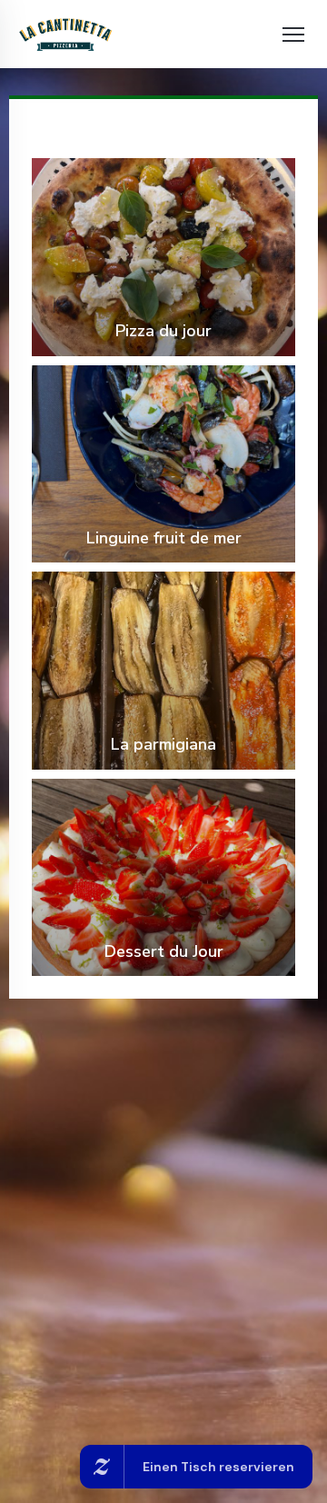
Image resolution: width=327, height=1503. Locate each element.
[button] (293, 35)
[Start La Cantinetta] (65, 34)
